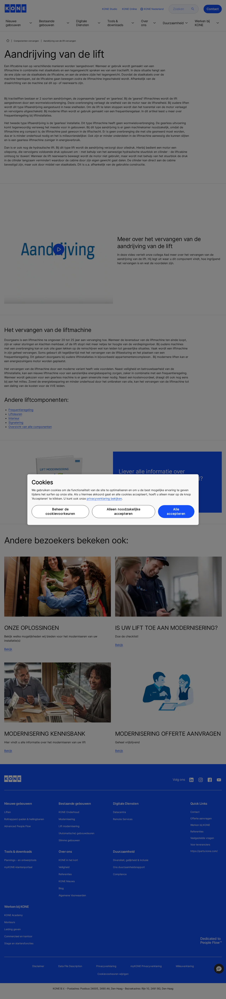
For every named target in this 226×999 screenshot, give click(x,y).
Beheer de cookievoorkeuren (60, 512)
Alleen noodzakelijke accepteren (123, 512)
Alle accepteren (176, 512)
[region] (113, 499)
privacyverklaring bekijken (104, 498)
